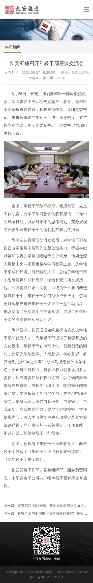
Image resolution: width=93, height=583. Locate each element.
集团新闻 (12, 46)
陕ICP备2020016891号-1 (46, 577)
